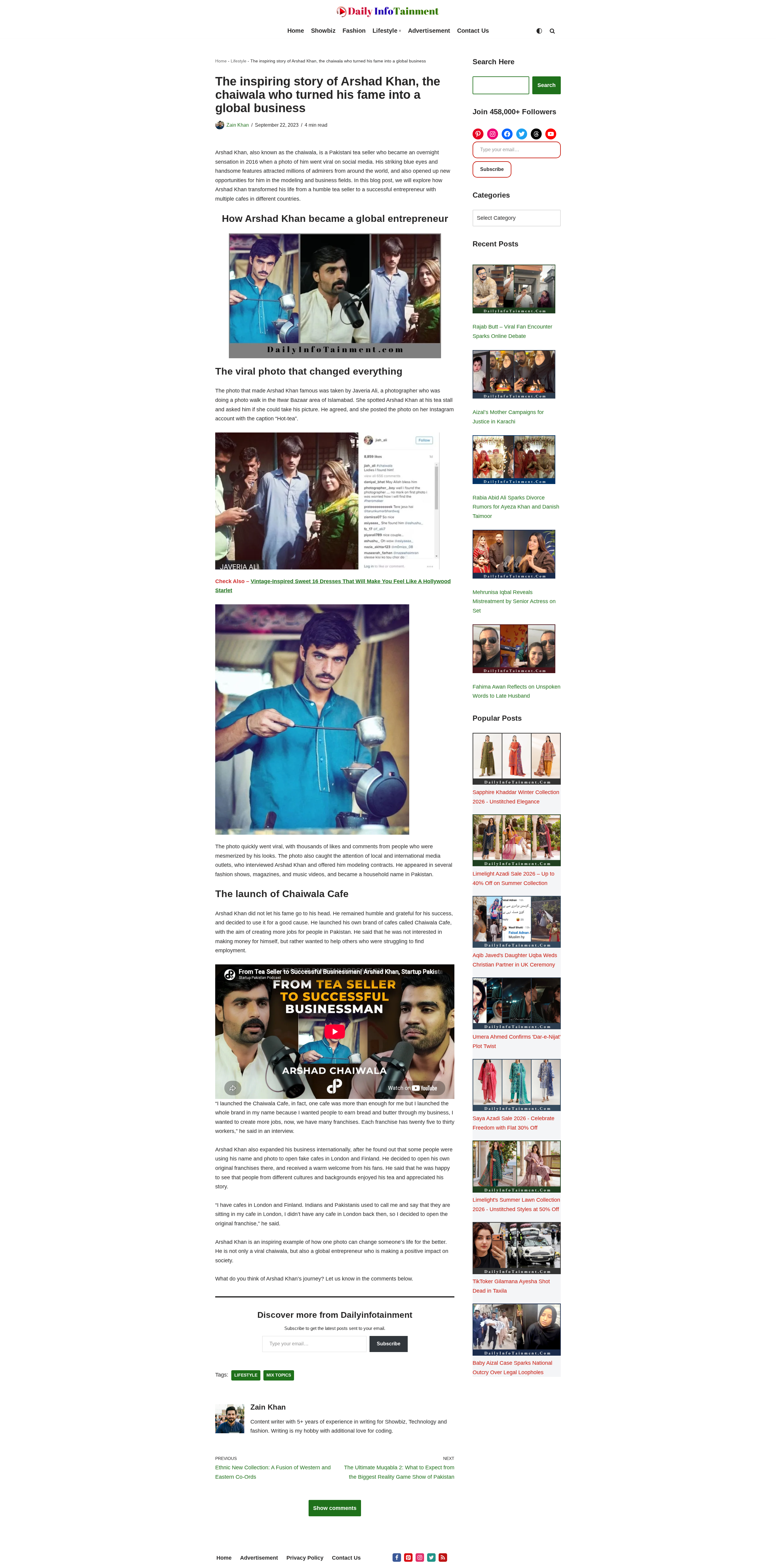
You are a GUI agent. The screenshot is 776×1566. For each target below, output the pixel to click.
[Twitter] (521, 134)
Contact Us (473, 30)
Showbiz (323, 30)
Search (546, 85)
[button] (400, 31)
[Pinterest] (478, 134)
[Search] (552, 31)
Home (295, 30)
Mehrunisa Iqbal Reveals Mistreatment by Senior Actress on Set (514, 601)
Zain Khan (237, 125)
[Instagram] (492, 134)
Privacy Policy (304, 1558)
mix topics (278, 1375)
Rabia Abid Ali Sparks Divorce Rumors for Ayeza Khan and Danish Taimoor (516, 507)
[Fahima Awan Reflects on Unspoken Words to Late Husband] (514, 650)
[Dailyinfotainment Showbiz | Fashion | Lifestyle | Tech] (388, 11)
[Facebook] (507, 134)
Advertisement (429, 30)
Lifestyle (238, 60)
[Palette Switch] (539, 31)
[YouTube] (550, 134)
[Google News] (443, 1557)
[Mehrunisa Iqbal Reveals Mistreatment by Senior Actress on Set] (514, 555)
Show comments (334, 1508)
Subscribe (388, 1343)
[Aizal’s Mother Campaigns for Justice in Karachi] (514, 376)
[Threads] (536, 134)
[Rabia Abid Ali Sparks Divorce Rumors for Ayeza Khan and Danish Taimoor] (514, 461)
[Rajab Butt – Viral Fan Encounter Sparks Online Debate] (514, 290)
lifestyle (245, 1375)
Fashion (354, 30)
